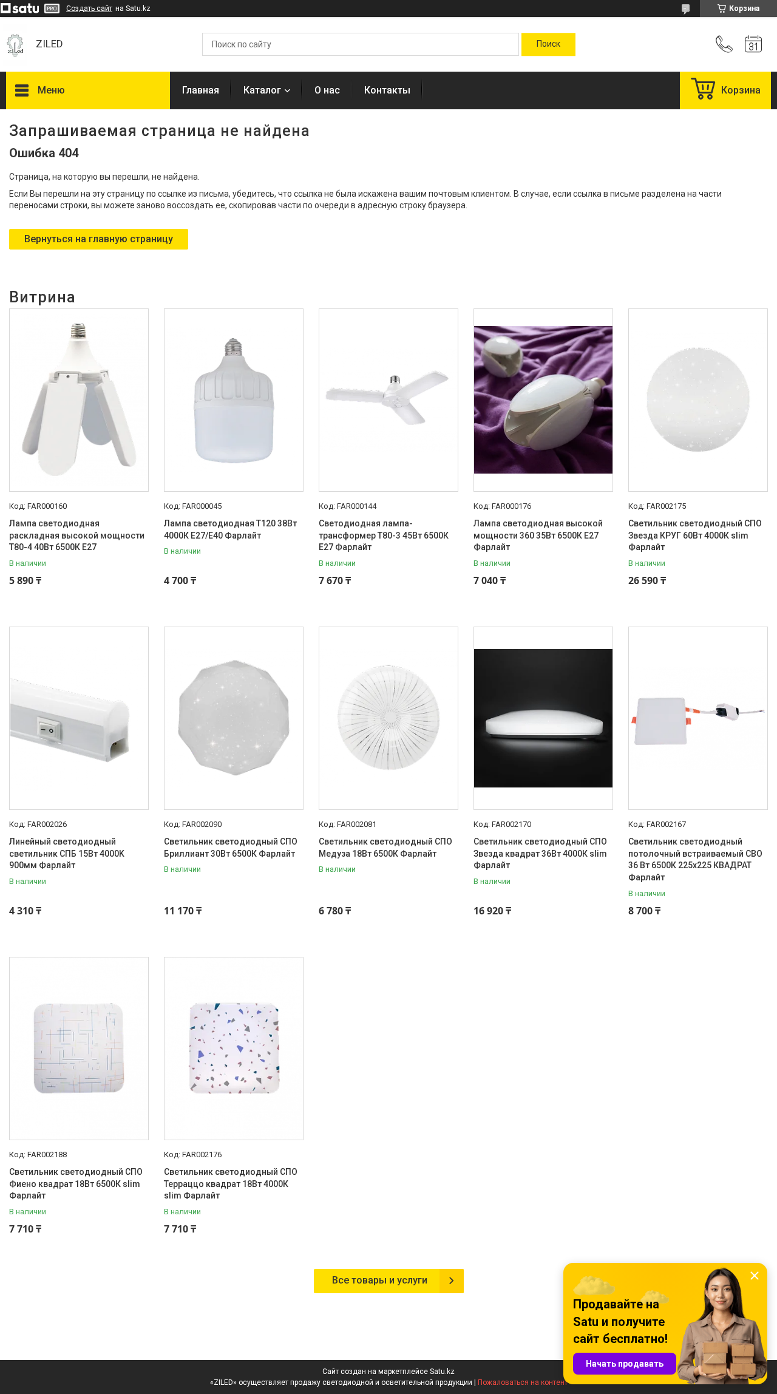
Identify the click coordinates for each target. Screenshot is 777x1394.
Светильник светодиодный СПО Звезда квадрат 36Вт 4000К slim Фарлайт (540, 853)
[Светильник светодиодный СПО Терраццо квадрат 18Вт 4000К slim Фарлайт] (234, 1048)
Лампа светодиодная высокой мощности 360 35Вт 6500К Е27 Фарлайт (538, 535)
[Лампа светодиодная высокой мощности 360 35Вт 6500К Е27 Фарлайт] (543, 400)
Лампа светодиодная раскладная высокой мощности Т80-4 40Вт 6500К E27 (76, 535)
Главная (200, 90)
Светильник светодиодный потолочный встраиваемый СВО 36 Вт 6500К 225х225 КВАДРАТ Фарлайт (695, 859)
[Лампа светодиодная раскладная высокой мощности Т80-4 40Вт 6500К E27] (79, 400)
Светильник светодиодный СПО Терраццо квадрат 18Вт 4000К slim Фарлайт (230, 1183)
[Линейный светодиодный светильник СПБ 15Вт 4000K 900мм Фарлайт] (79, 718)
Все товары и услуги (379, 1280)
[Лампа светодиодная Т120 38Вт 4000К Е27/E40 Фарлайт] (234, 400)
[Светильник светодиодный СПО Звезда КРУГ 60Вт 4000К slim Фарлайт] (698, 400)
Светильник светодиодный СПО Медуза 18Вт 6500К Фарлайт (385, 847)
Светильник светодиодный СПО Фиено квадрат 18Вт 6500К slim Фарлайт (76, 1183)
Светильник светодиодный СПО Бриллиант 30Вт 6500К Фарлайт (230, 847)
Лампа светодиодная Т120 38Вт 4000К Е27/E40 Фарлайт (230, 529)
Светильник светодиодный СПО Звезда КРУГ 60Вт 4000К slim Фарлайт (695, 535)
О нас (327, 90)
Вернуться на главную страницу (98, 239)
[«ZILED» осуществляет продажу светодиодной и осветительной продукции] (15, 45)
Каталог (262, 90)
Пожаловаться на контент (523, 1382)
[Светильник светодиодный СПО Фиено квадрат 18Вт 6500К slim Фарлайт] (79, 1048)
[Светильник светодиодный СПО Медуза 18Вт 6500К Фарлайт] (388, 718)
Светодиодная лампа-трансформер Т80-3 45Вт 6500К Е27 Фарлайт (384, 535)
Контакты (387, 90)
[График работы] (753, 44)
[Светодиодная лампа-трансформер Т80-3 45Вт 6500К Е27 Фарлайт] (388, 400)
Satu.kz (442, 1371)
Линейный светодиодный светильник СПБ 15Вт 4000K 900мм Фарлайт (66, 853)
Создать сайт (89, 8)
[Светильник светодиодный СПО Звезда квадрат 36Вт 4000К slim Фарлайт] (543, 718)
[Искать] (548, 44)
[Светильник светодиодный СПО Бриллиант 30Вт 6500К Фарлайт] (234, 718)
